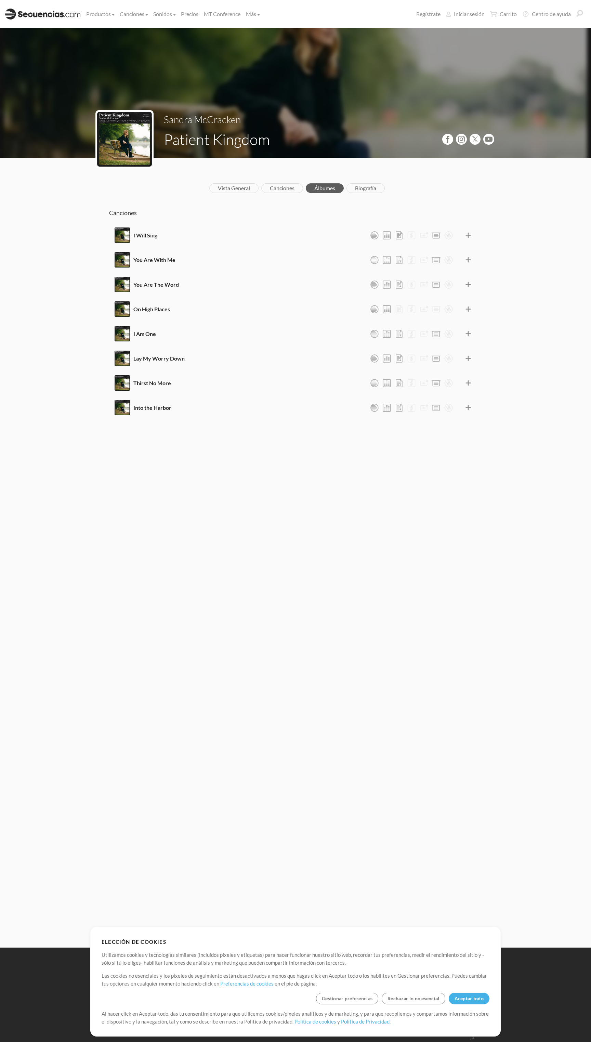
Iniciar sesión (469, 14)
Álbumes (324, 188)
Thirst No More (152, 383)
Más (251, 14)
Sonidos (162, 14)
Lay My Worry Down (159, 358)
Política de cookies (315, 1021)
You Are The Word (156, 284)
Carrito (508, 14)
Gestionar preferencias (347, 998)
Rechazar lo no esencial (413, 998)
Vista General (234, 188)
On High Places (151, 309)
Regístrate (428, 14)
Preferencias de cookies (247, 983)
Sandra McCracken (202, 119)
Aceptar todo (469, 998)
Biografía (365, 188)
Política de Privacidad (365, 1021)
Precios (189, 14)
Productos (98, 14)
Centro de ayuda (551, 14)
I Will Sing (145, 235)
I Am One (144, 333)
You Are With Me (154, 260)
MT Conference (222, 14)
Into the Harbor (152, 407)
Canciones (132, 14)
